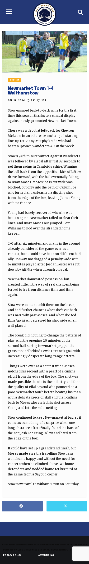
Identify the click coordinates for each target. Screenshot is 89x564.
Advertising (46, 555)
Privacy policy (12, 555)
